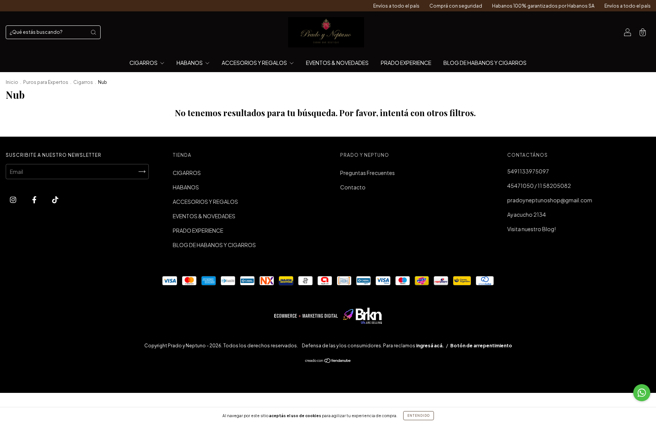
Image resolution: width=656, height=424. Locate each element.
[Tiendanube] (328, 361)
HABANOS (190, 62)
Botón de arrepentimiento (481, 345)
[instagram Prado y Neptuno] (13, 199)
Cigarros (83, 82)
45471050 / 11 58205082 (539, 185)
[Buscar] (93, 32)
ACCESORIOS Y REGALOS (255, 62)
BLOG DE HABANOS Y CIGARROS (485, 62)
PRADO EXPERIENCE (406, 62)
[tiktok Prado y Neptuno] (55, 199)
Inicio (12, 82)
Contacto (353, 187)
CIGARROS (143, 62)
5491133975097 (528, 171)
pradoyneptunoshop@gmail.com (549, 200)
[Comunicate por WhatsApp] (641, 392)
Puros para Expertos (45, 82)
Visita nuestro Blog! (531, 228)
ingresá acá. (430, 345)
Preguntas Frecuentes (367, 172)
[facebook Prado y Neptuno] (35, 199)
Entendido (418, 416)
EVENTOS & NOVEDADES (337, 62)
